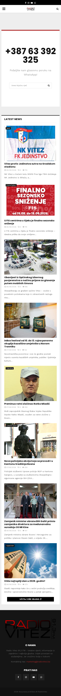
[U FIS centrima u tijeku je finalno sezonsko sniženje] (30, 200)
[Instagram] (26, 677)
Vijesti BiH (10, 486)
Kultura (8, 305)
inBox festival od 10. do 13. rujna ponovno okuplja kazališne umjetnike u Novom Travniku (28, 343)
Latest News (13, 119)
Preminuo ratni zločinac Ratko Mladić (27, 403)
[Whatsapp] (41, 677)
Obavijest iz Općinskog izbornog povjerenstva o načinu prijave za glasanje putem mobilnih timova (29, 280)
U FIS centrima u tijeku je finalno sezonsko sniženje (29, 222)
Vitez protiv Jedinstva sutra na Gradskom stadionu (29, 165)
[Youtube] (33, 677)
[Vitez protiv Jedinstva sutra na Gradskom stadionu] (30, 143)
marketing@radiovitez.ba (38, 661)
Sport (8, 128)
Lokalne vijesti (11, 242)
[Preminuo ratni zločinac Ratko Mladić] (30, 383)
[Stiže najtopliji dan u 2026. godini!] (30, 560)
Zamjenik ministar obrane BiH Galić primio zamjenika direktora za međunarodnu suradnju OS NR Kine (29, 524)
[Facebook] (18, 677)
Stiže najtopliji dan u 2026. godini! (24, 581)
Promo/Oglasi (11, 185)
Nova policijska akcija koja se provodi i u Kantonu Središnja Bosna (28, 462)
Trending (9, 368)
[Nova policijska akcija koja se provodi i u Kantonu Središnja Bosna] (30, 440)
